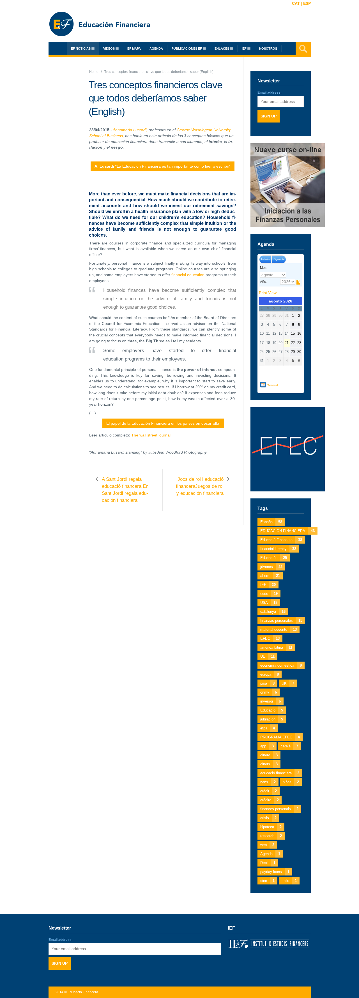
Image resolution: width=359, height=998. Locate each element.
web (267, 845)
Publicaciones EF (187, 48)
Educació (271, 710)
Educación (273, 558)
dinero (269, 755)
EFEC (270, 638)
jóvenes (271, 567)
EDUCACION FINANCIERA (287, 531)
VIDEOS (109, 48)
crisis (268, 818)
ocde (269, 594)
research (271, 836)
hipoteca (271, 827)
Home (93, 72)
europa (269, 674)
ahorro (270, 576)
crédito (269, 800)
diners (269, 764)
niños (291, 782)
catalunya (273, 611)
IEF (268, 585)
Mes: (263, 268)
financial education (187, 274)
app (267, 746)
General (272, 385)
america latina (276, 647)
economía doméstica (281, 665)
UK (288, 683)
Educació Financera (281, 540)
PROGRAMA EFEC (280, 737)
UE (267, 656)
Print (268, 292)
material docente (278, 629)
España (271, 522)
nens (268, 782)
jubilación (271, 719)
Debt (267, 863)
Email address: (269, 92)
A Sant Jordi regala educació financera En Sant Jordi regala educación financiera (125, 490)
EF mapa (134, 48)
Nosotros (268, 48)
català (289, 746)
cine (267, 881)
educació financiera (279, 773)
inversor (270, 701)
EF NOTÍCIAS (81, 48)
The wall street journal (151, 435)
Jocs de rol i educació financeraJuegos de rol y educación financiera (200, 486)
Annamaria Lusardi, (130, 130)
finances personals (279, 809)
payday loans (274, 872)
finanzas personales (281, 620)
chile (289, 881)
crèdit (268, 791)
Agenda (156, 48)
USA (268, 602)
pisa (267, 683)
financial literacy (278, 549)
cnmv (268, 692)
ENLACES (222, 48)
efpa (267, 728)
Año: (263, 282)
